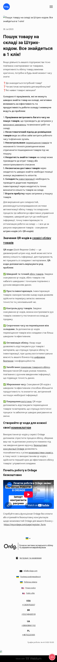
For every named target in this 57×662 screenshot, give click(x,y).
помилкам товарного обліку (35, 367)
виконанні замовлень (14, 124)
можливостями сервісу (40, 452)
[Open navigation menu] (51, 6)
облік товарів (36, 274)
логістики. (26, 401)
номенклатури (21, 427)
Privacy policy (30, 588)
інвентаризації (26, 179)
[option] (27, 538)
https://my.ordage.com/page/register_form (25, 524)
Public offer (30, 593)
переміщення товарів (37, 142)
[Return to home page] (6, 6)
